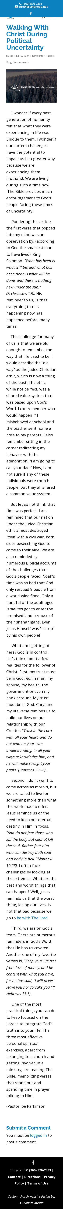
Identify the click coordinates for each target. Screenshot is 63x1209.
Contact (14, 1177)
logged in (38, 1135)
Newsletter (38, 55)
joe (11, 55)
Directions (32, 1177)
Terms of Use (37, 1183)
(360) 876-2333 (40, 1170)
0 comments (21, 62)
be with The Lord (32, 917)
